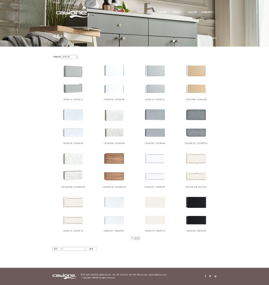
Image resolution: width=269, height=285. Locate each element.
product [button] (177, 12)
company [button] (162, 12)
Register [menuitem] (70, 2)
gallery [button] (192, 12)
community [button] (207, 12)
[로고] (76, 12)
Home (202, 38)
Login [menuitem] (57, 2)
